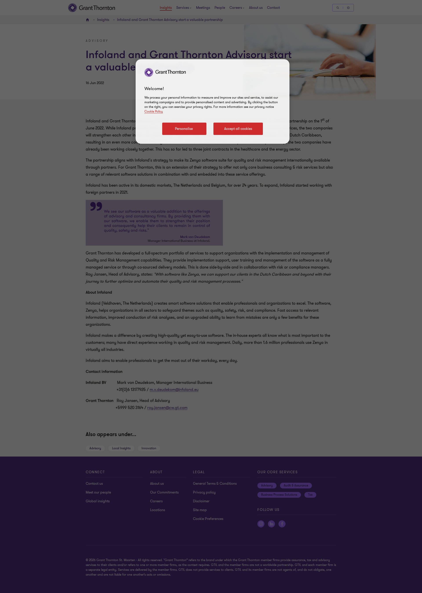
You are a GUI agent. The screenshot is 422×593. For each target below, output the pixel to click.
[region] (212, 101)
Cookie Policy (153, 111)
